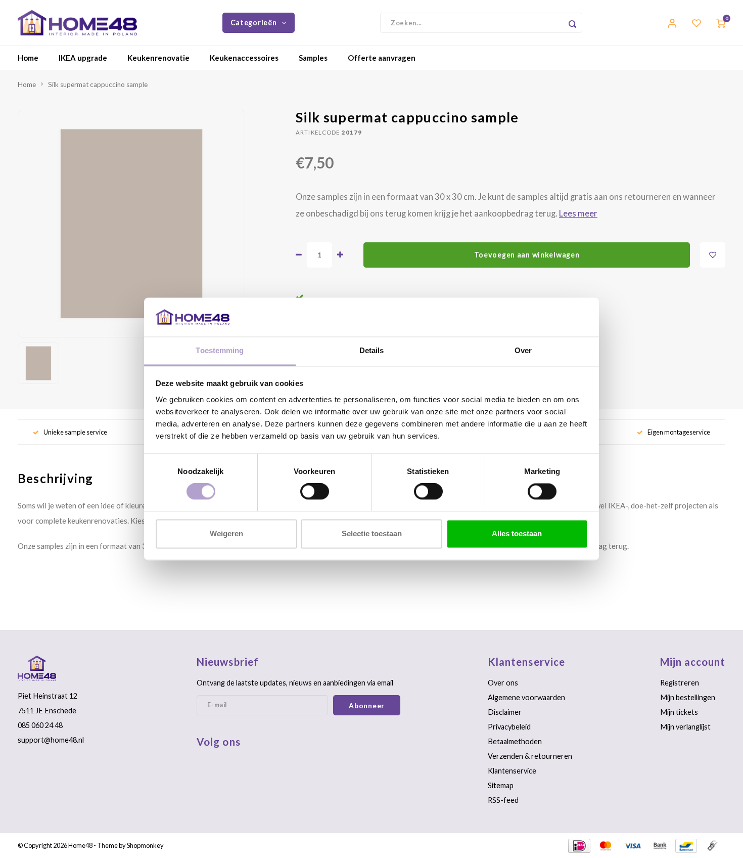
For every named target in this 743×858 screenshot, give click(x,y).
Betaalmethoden (515, 741)
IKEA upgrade (83, 57)
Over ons (503, 682)
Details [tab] (371, 350)
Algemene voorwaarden (526, 697)
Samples (313, 57)
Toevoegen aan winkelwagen (527, 254)
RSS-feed (503, 800)
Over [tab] (523, 350)
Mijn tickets (679, 712)
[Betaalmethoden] (578, 844)
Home (28, 57)
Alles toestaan (517, 533)
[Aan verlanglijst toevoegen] (712, 255)
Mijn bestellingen (687, 697)
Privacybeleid (509, 726)
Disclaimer (505, 712)
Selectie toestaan (372, 533)
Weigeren (226, 533)
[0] (720, 22)
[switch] (314, 492)
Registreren (679, 682)
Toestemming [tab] (220, 350)
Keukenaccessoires (244, 57)
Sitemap (501, 785)
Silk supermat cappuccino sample (98, 84)
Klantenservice (512, 770)
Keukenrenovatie (158, 57)
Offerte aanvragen (381, 57)
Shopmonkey (145, 845)
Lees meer (578, 213)
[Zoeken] (572, 23)
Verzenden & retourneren (530, 756)
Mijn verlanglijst (685, 726)
